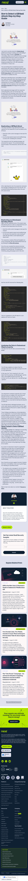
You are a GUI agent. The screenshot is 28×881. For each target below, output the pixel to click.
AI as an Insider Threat (19, 828)
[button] (25, 2)
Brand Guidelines (18, 817)
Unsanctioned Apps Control (7, 855)
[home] (8, 2)
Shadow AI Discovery (6, 862)
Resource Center (4, 845)
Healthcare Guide (4, 829)
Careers (16, 813)
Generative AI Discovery (6, 796)
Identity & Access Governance (7, 788)
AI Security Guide (4, 836)
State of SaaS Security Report (7, 840)
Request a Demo (7, 527)
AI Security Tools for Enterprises (19, 835)
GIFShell (17, 54)
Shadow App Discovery (6, 794)
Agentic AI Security (5, 798)
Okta (16, 798)
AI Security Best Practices (20, 832)
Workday (16, 794)
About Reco (17, 811)
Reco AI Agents (4, 801)
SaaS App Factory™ (5, 805)
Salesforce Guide (4, 831)
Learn (2, 813)
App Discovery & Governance (7, 786)
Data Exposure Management (6, 792)
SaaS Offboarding (5, 858)
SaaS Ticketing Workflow (7, 853)
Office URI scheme (14, 243)
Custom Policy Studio (6, 860)
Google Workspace (19, 790)
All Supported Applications (20, 784)
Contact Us (17, 823)
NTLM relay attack (6, 73)
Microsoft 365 (17, 788)
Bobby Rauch (20, 51)
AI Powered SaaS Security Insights (9, 866)
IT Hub (2, 815)
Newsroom (17, 815)
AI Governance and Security (6, 803)
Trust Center (17, 821)
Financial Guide (4, 827)
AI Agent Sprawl (18, 830)
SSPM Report (3, 823)
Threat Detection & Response (7, 790)
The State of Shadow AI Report (5, 843)
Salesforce (17, 786)
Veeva (16, 801)
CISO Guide (3, 825)
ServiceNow (17, 792)
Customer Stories (4, 817)
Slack (16, 796)
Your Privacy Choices (10, 877)
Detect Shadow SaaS (6, 851)
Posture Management (5, 784)
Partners (16, 819)
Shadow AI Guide (4, 838)
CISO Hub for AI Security (19, 837)
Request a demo (14, 721)
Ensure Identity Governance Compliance (10, 864)
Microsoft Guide (4, 833)
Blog (2, 811)
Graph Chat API (17, 81)
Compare (3, 821)
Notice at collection (6, 879)
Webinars (3, 819)
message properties (6, 85)
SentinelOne (17, 803)
